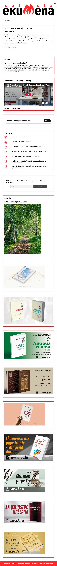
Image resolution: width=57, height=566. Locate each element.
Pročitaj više (18, 72)
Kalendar (15, 46)
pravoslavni (13, 47)
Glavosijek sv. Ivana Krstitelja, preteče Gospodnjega (29, 166)
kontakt (14, 564)
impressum (7, 564)
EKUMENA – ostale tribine (12, 108)
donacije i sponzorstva (46, 564)
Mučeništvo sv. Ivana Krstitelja (22, 156)
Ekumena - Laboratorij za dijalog (17, 81)
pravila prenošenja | (33, 564)
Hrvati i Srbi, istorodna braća (16, 63)
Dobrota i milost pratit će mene (15, 202)
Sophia (7, 198)
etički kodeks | (22, 564)
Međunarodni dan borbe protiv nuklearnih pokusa (29, 161)
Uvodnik (7, 60)
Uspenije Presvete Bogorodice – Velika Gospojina (29, 151)
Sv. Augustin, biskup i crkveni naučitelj (25, 146)
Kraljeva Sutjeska (18, 142)
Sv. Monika (15, 137)
